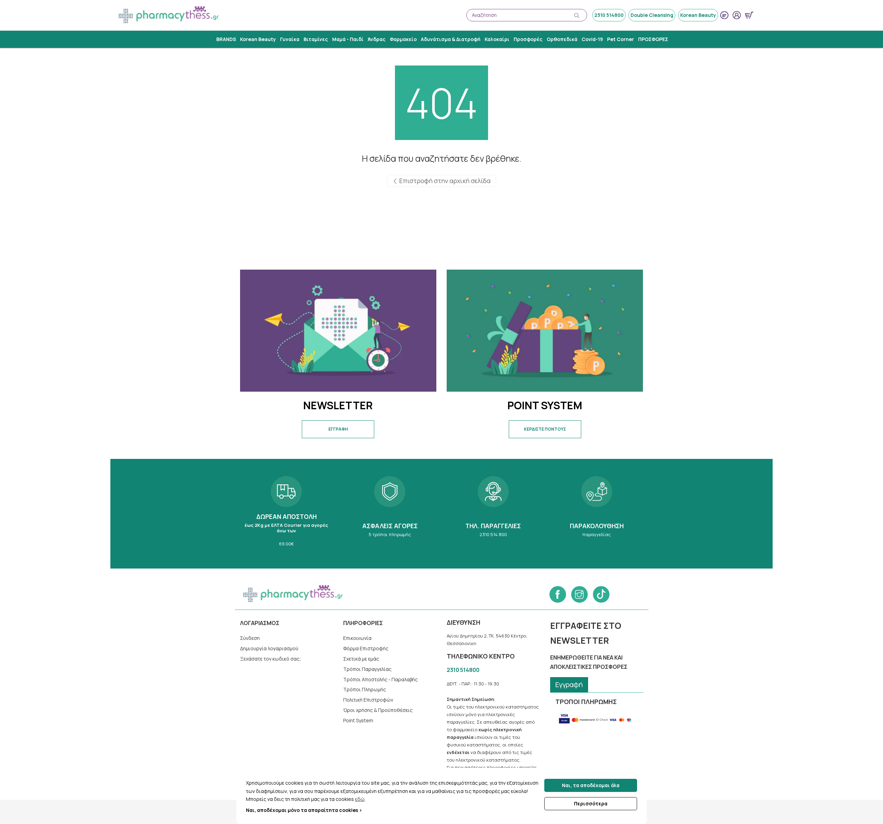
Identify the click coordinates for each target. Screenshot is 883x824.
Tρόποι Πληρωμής (364, 689)
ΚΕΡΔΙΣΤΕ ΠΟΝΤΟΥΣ (545, 429)
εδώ (360, 799)
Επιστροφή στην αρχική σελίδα (444, 181)
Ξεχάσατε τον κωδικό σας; (270, 658)
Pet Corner (620, 39)
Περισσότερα (590, 803)
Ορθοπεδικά (562, 39)
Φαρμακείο (403, 39)
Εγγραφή (569, 684)
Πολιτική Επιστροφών (368, 699)
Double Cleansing (652, 15)
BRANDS (226, 39)
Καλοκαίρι (497, 39)
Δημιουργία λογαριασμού (269, 648)
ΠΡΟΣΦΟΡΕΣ (653, 39)
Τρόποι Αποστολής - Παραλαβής (380, 679)
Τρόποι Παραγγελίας (367, 669)
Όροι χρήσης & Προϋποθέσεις (378, 710)
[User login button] (737, 15)
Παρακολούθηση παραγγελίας (596, 513)
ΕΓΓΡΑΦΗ (338, 429)
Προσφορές (528, 39)
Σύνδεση (250, 638)
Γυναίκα (289, 39)
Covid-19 (592, 39)
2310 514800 (609, 15)
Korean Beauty (698, 15)
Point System (358, 720)
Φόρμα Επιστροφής (365, 648)
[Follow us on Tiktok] (601, 594)
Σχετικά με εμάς (361, 658)
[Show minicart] (749, 15)
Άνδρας (377, 39)
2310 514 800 (493, 513)
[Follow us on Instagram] (579, 594)
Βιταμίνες (316, 39)
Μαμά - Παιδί (348, 39)
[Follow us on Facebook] (557, 594)
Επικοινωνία (357, 638)
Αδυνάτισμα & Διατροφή (450, 39)
